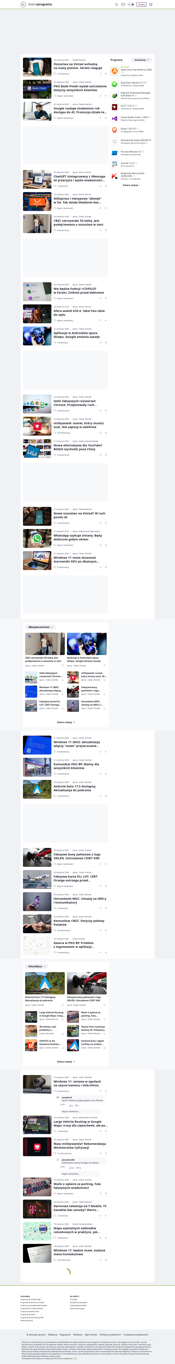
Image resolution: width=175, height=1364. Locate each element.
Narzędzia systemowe (131, 154)
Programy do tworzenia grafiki (32, 1317)
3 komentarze (63, 455)
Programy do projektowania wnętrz (34, 1305)
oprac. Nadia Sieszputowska (85, 441)
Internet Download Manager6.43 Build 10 (136, 94)
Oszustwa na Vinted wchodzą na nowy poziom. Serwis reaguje (78, 66)
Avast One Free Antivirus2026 (136, 69)
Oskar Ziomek (79, 938)
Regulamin (65, 1334)
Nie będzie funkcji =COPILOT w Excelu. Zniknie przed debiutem (79, 290)
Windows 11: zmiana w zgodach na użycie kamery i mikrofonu (77, 1083)
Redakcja (52, 1334)
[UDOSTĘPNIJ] (105, 73)
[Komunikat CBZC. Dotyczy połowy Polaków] (37, 923)
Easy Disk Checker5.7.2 (133, 82)
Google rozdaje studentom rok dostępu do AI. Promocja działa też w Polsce (80, 112)
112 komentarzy (64, 1153)
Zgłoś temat (91, 1334)
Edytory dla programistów (133, 120)
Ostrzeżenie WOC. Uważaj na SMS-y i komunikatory (91, 703)
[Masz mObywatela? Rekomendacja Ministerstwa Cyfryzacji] (37, 1146)
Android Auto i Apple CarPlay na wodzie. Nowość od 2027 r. (92, 1042)
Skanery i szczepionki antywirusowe (130, 178)
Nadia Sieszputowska (82, 1224)
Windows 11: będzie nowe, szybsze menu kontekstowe (79, 1252)
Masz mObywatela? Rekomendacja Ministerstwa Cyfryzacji (80, 1145)
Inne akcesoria (127, 166)
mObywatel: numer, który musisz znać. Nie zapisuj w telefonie (79, 425)
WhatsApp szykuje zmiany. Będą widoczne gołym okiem (78, 537)
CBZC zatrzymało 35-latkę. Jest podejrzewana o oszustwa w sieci (43, 659)
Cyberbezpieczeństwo (78, 1305)
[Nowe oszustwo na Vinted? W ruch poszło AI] (37, 516)
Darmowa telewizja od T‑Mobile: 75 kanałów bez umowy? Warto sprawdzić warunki (80, 1210)
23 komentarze (63, 930)
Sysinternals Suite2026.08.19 (136, 140)
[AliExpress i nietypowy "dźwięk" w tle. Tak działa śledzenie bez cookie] (37, 201)
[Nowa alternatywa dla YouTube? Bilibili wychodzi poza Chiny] (37, 448)
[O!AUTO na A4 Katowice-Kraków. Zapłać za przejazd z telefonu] (31, 1045)
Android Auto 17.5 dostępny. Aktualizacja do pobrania (75, 788)
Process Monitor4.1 (131, 151)
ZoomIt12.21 (127, 163)
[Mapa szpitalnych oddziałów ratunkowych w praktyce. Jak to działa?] (37, 1231)
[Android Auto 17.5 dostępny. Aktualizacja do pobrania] (37, 789)
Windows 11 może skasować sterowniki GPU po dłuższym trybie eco (75, 561)
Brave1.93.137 (128, 128)
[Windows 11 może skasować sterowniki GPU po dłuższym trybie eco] (37, 560)
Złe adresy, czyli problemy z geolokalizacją (47, 1028)
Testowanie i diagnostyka (132, 85)
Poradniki (73, 1299)
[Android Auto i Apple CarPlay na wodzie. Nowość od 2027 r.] (73, 1045)
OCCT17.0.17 (127, 105)
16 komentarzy (63, 432)
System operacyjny (77, 1308)
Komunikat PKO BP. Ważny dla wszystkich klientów (76, 766)
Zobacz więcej (64, 722)
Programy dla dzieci (28, 1314)
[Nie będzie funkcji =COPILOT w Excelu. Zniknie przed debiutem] (37, 291)
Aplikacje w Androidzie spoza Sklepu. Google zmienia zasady (77, 335)
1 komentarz (62, 186)
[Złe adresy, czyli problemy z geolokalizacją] (31, 1031)
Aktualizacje (140, 60)
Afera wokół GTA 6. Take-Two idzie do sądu (79, 313)
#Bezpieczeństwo (39, 627)
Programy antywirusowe (132, 75)
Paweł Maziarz (79, 60)
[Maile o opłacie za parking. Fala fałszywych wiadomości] (73, 1017)
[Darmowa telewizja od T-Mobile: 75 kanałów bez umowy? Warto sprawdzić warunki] (37, 1209)
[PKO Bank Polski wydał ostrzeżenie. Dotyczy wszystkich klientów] (37, 89)
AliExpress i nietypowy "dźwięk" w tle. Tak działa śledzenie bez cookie (78, 202)
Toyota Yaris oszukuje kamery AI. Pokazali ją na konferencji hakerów (93, 1028)
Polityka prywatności (110, 1334)
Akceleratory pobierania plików (135, 98)
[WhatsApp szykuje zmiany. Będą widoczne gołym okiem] (37, 538)
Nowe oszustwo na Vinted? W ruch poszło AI (79, 515)
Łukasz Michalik (46, 1033)
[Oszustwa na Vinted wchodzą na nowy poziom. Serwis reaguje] (37, 67)
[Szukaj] (116, 4)
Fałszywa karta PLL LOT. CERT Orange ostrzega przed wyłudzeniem (49, 703)
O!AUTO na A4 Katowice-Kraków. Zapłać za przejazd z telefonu (50, 1042)
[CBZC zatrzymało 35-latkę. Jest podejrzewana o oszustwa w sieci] (37, 223)
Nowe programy (27, 1320)
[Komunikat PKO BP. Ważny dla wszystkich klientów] (37, 767)
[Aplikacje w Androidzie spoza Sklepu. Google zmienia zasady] (37, 336)
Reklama (77, 1334)
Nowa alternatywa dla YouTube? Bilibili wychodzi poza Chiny (78, 447)
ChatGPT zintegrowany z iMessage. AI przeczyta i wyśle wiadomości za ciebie (80, 180)
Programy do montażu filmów (32, 1308)
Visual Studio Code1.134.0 (134, 117)
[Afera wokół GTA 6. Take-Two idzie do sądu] (37, 313)
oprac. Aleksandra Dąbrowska (86, 531)
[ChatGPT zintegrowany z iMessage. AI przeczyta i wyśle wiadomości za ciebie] (37, 179)
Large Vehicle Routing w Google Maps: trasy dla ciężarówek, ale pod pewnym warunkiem (52, 1014)
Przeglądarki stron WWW (132, 131)
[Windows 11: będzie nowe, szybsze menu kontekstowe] (37, 1253)
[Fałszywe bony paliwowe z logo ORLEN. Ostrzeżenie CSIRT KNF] (73, 692)
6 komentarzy (63, 230)
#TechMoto (35, 966)
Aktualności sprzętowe (78, 1302)
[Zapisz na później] (100, 73)
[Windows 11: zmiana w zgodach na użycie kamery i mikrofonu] (37, 1084)
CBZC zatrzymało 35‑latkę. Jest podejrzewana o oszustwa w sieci (78, 222)
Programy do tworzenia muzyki (32, 1302)
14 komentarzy (63, 1260)
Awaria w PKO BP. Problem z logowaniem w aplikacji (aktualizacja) (74, 946)
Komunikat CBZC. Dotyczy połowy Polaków (79, 923)
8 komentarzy (63, 1091)
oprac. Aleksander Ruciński (85, 1117)
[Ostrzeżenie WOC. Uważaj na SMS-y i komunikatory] (73, 706)
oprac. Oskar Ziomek (82, 82)
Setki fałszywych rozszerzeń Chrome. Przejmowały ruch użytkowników (75, 405)
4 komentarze (63, 410)
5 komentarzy (63, 567)
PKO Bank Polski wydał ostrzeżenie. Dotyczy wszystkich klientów (80, 88)
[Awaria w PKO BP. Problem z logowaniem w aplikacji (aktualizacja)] (37, 945)
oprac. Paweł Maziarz (82, 104)
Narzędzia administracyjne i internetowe (134, 143)
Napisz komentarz (65, 96)
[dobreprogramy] (42, 4)
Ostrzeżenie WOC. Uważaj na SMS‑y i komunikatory (80, 900)
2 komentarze (63, 73)
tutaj (75, 1358)
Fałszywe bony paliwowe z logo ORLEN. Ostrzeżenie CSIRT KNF (92, 689)
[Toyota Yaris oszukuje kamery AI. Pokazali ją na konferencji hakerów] (73, 1031)
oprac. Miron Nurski (82, 172)
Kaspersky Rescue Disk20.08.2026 (133, 174)
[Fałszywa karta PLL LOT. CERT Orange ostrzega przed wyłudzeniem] (31, 706)
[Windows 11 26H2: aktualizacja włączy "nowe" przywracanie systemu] (31, 692)
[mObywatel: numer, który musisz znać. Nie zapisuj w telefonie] (37, 426)
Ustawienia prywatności (136, 1334)
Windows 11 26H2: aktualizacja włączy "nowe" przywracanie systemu (51, 689)
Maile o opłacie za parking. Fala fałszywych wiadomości (90, 1014)
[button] (151, 4)
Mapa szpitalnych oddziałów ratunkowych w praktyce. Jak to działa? (75, 1232)
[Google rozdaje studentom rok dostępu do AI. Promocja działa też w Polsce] (37, 111)
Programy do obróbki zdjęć (31, 1299)
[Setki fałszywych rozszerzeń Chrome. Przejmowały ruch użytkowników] (37, 404)
